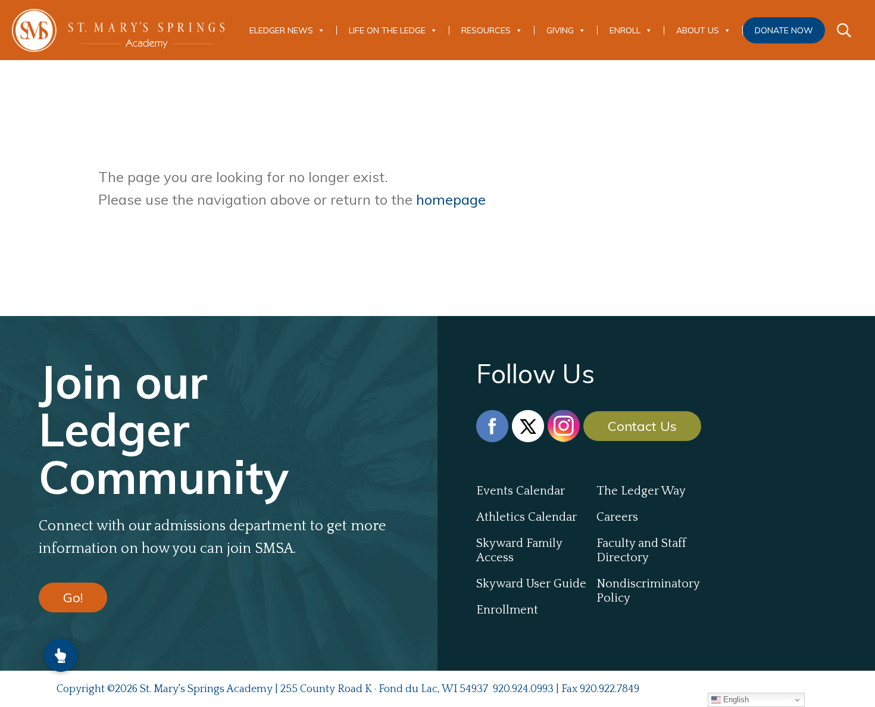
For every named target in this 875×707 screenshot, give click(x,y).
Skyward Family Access (519, 550)
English (735, 699)
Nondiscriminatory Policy (647, 591)
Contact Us (642, 426)
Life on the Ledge (387, 30)
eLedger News (281, 30)
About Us (697, 30)
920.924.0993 (523, 689)
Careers (617, 517)
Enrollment (507, 610)
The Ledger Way (641, 491)
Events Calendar (520, 491)
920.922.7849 (609, 689)
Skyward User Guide (531, 583)
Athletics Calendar (526, 517)
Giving (560, 30)
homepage (451, 199)
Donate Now (784, 30)
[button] (60, 655)
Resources (486, 30)
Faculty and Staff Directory (641, 550)
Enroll (625, 30)
